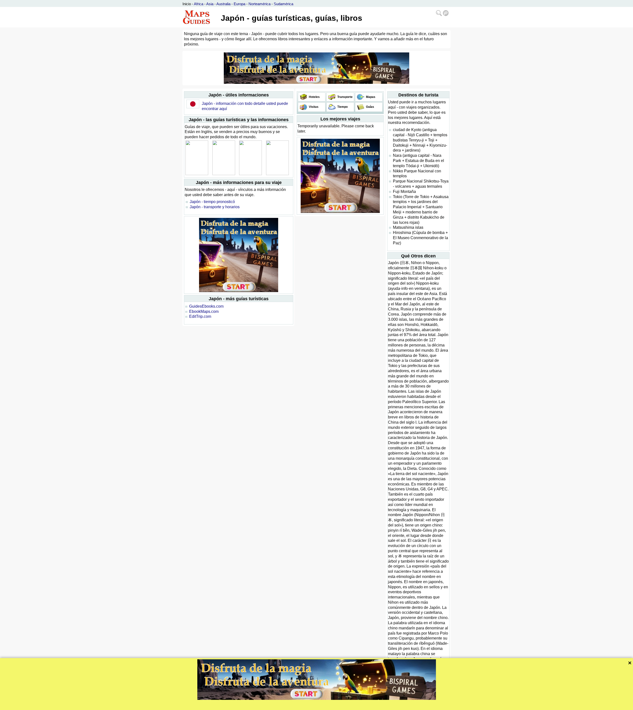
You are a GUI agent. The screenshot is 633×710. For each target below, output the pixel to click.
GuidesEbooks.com (206, 306)
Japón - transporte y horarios (215, 207)
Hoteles (314, 97)
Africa (198, 4)
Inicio (186, 4)
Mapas (370, 97)
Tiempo (342, 107)
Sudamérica (283, 4)
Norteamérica (260, 4)
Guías (369, 107)
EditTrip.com (200, 316)
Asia (209, 4)
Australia (223, 4)
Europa (239, 4)
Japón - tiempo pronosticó (212, 202)
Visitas (313, 107)
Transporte (345, 97)
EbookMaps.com (204, 311)
